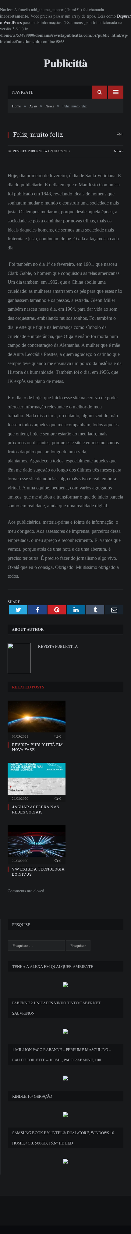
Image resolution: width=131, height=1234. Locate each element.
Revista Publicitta (30, 151)
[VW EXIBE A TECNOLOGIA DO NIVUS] (37, 844)
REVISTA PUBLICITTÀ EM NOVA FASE (37, 747)
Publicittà (65, 63)
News (118, 151)
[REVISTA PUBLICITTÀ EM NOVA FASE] (37, 719)
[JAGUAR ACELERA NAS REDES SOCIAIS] (37, 781)
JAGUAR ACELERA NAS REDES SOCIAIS (35, 809)
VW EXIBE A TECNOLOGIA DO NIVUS (38, 871)
